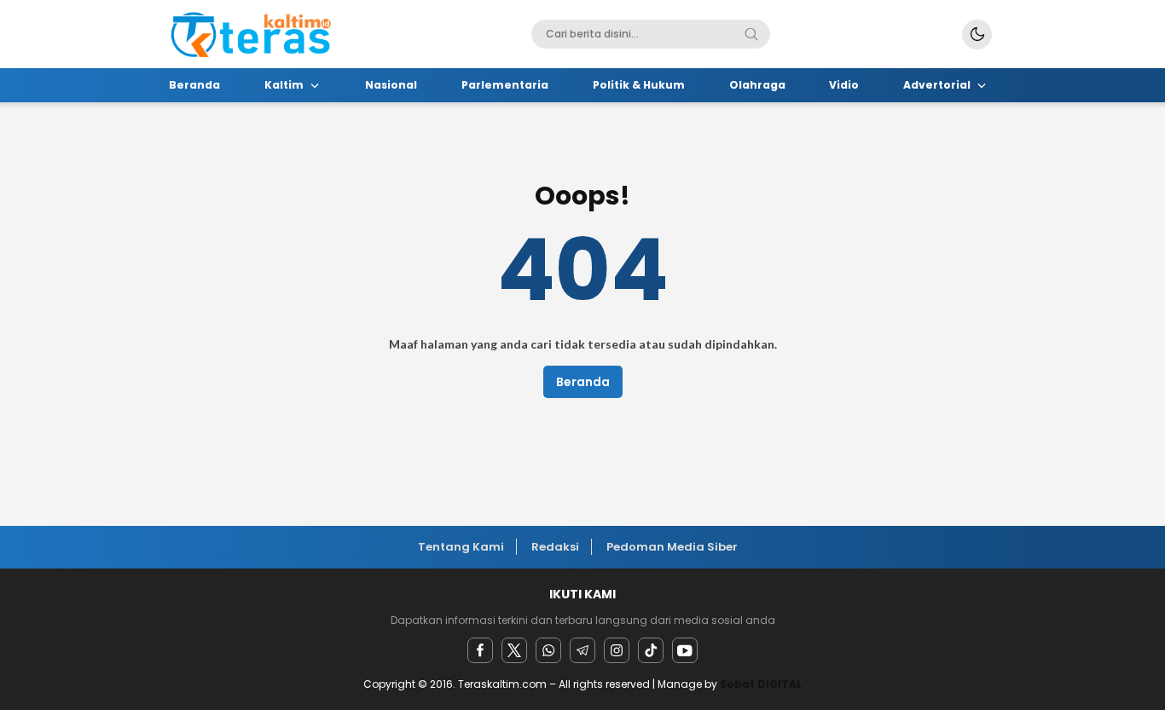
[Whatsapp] (548, 650)
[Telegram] (582, 650)
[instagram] (616, 650)
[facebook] (480, 650)
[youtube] (685, 650)
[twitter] (514, 650)
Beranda (583, 381)
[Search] (751, 34)
